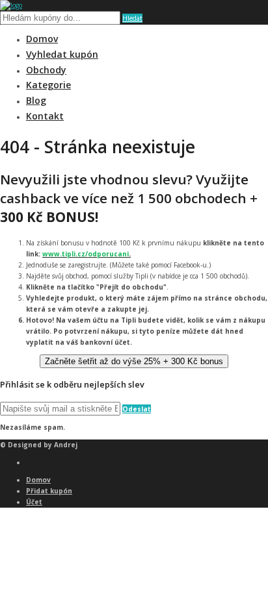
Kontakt (45, 116)
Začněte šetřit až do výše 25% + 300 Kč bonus (134, 361)
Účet (34, 501)
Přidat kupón (49, 490)
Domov (42, 38)
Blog (36, 100)
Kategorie (48, 85)
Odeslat (136, 409)
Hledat (132, 18)
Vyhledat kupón (62, 54)
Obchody (46, 70)
